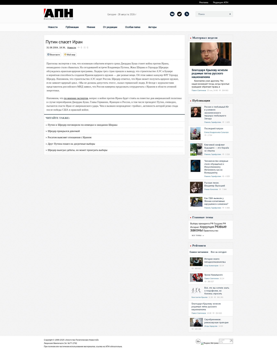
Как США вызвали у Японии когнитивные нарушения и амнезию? (216, 201)
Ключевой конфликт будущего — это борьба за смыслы (216, 147)
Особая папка (132, 27)
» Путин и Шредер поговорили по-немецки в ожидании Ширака (81, 124)
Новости (53, 27)
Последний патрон (213, 128)
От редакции (110, 27)
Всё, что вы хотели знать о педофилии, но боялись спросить (216, 290)
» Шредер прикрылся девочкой (63, 131)
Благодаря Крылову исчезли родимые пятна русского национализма (210, 73)
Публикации (72, 27)
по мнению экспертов (76, 98)
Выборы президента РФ (201, 223)
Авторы (152, 27)
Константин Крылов (199, 297)
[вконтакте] (172, 14)
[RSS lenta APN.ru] (186, 14)
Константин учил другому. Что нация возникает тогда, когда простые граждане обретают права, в (210, 83)
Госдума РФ (220, 223)
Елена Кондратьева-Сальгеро (216, 132)
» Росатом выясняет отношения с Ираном (68, 137)
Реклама (203, 2)
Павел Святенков (199, 90)
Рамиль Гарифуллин (212, 122)
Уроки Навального (213, 274)
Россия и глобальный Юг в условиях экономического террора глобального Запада (216, 112)
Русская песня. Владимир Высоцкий (214, 184)
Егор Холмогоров (211, 266)
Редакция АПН (220, 2)
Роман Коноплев (211, 189)
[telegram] (179, 14)
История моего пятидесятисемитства (215, 260)
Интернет (194, 227)
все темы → (198, 235)
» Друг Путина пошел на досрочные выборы (70, 143)
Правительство (210, 230)
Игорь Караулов (210, 326)
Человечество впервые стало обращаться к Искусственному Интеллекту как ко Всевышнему (216, 166)
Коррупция (207, 227)
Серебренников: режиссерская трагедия (216, 321)
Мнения (91, 27)
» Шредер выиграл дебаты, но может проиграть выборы (76, 150)
